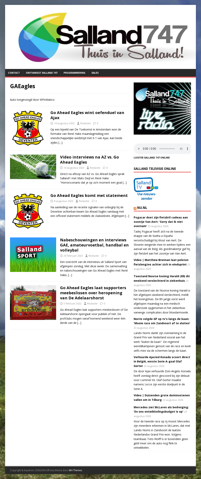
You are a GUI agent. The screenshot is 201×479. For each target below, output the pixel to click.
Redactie (85, 123)
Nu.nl (142, 208)
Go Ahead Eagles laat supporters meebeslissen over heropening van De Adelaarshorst (93, 293)
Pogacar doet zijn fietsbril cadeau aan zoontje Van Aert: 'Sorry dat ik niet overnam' (161, 222)
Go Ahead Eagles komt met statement (89, 195)
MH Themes (75, 470)
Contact (14, 72)
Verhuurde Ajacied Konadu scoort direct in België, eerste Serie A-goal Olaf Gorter (162, 361)
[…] (60, 142)
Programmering (74, 72)
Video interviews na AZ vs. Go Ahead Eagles (89, 159)
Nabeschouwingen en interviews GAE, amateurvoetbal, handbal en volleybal (94, 245)
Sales (95, 72)
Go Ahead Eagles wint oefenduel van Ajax (87, 115)
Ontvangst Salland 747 (42, 72)
